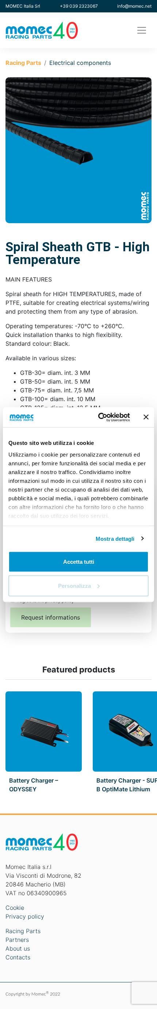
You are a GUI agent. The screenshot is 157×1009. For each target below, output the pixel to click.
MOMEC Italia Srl (22, 6)
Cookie (14, 907)
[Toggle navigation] (142, 30)
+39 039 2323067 (79, 6)
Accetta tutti (78, 562)
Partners (17, 939)
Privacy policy (24, 916)
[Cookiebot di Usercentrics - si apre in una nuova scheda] (99, 417)
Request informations (50, 617)
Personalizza (74, 585)
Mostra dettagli (115, 538)
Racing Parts (23, 62)
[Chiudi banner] (146, 417)
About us (17, 948)
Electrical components (80, 62)
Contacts (17, 957)
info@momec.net (134, 6)
